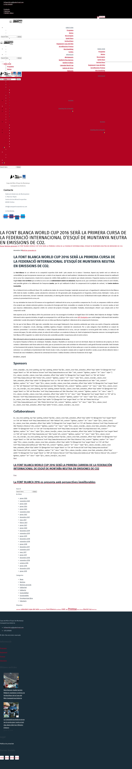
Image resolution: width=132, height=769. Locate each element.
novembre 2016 (25, 560)
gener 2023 (23, 509)
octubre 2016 (24, 563)
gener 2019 (23, 536)
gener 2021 (23, 525)
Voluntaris (23, 601)
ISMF (63, 609)
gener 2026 (23, 498)
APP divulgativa (83, 317)
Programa (3, 648)
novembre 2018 (25, 541)
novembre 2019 (25, 533)
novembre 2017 (25, 549)
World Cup (87, 609)
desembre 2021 (25, 517)
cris (35, 250)
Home (2, 246)
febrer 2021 (23, 522)
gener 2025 (23, 504)
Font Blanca (51, 609)
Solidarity (23, 590)
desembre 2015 (25, 568)
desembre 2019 (25, 531)
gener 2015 (23, 571)
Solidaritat (23, 587)
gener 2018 (23, 544)
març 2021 (23, 520)
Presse (81, 609)
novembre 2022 (25, 512)
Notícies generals (11, 246)
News (21, 579)
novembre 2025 (25, 501)
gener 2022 (23, 514)
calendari (18, 609)
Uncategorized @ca (26, 598)
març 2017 (23, 552)
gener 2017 (23, 555)
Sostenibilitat (24, 593)
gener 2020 (23, 528)
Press (78, 609)
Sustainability (24, 595)
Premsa (72, 609)
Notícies (22, 582)
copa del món (34, 609)
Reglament (3, 652)
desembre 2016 (25, 558)
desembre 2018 (25, 539)
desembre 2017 (25, 547)
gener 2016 (23, 566)
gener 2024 (23, 506)
